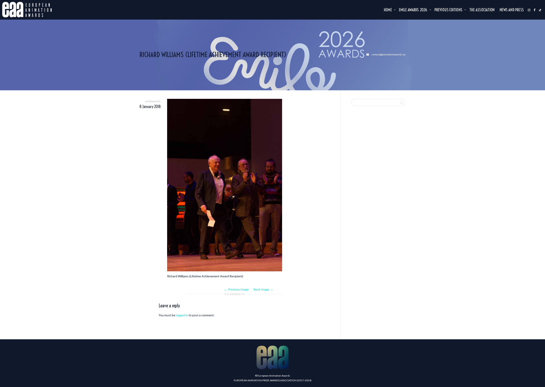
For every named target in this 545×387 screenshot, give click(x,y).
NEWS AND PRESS (512, 9)
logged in (182, 315)
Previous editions (449, 9)
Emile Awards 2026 (413, 9)
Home (388, 9)
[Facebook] (534, 10)
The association (482, 9)
